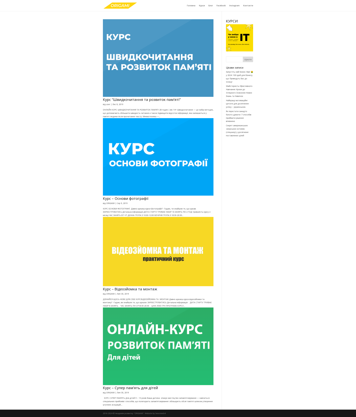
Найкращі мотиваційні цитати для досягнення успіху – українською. (237, 103)
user (108, 104)
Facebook (221, 6)
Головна (191, 6)
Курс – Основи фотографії (125, 198)
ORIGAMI (110, 203)
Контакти (248, 6)
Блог (210, 6)
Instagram (234, 6)
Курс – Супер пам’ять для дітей (130, 387)
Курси (202, 6)
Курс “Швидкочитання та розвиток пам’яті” (142, 99)
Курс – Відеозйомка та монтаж (130, 288)
